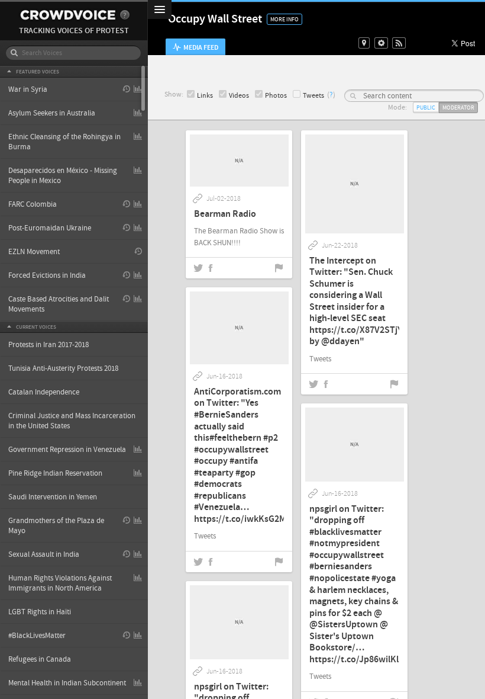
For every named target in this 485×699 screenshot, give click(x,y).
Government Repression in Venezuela (67, 449)
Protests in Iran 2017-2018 (48, 345)
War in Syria (27, 89)
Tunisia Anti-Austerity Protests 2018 (63, 368)
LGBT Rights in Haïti (39, 612)
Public (425, 107)
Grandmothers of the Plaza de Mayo (56, 526)
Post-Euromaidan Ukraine (49, 228)
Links (205, 95)
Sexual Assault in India (43, 554)
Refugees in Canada (39, 659)
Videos (239, 95)
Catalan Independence (43, 392)
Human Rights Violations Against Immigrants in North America (60, 583)
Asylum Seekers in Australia (51, 113)
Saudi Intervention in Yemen (52, 497)
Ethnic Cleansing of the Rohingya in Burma (64, 142)
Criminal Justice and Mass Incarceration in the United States (71, 421)
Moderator (458, 107)
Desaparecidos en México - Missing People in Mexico (62, 175)
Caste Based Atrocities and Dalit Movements (58, 304)
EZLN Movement (34, 251)
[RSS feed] (399, 43)
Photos (276, 95)
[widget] (381, 43)
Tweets (313, 95)
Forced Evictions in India (47, 275)
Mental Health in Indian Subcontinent (67, 683)
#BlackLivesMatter (37, 635)
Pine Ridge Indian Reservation (55, 473)
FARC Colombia (32, 204)
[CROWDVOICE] (68, 15)
